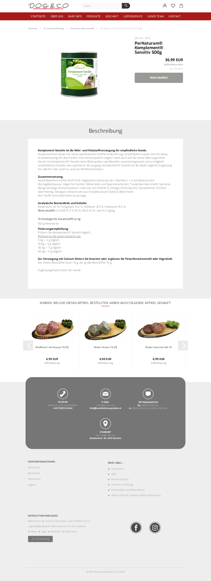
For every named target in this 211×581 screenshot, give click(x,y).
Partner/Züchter (120, 479)
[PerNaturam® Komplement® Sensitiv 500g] (79, 73)
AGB (113, 474)
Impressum (117, 468)
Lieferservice (132, 16)
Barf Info (75, 16)
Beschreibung (105, 130)
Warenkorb (34, 479)
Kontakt (175, 16)
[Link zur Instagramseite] (155, 527)
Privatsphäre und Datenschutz (128, 490)
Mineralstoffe (46, 210)
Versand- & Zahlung (122, 484)
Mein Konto (34, 467)
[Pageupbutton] (202, 576)
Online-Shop (93, 571)
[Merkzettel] (173, 6)
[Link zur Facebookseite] (136, 527)
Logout (32, 484)
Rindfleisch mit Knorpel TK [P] (52, 347)
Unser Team (155, 16)
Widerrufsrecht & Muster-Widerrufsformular (136, 495)
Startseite (38, 16)
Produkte (94, 16)
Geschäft (112, 16)
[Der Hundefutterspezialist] (49, 6)
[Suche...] (126, 6)
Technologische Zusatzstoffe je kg (59, 219)
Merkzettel (34, 473)
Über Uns (57, 16)
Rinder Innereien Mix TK (159, 347)
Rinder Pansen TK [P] (105, 347)
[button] (165, 6)
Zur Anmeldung (40, 538)
